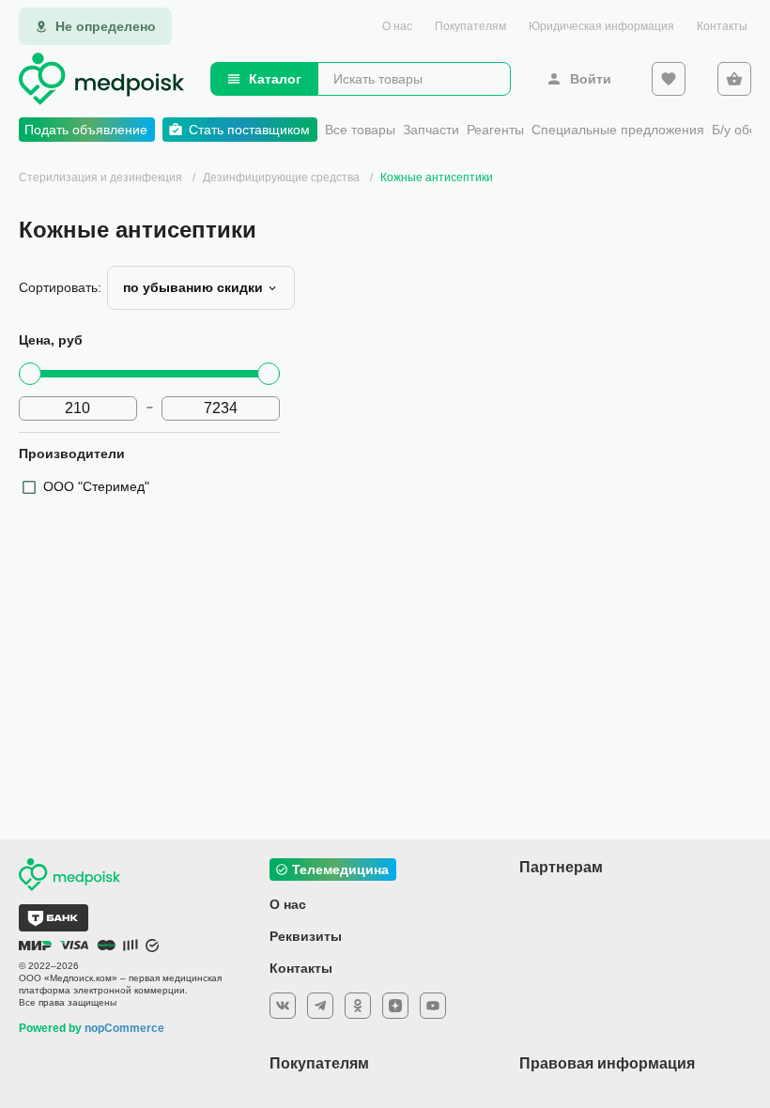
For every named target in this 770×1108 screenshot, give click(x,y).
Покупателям (470, 26)
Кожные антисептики (436, 177)
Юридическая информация (601, 26)
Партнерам (561, 867)
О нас (397, 26)
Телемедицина (340, 869)
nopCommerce (124, 1028)
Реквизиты (306, 936)
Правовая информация (607, 1063)
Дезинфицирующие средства (282, 177)
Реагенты (495, 129)
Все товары (360, 129)
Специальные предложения (617, 129)
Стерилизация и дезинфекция (100, 177)
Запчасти (431, 129)
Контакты (722, 26)
